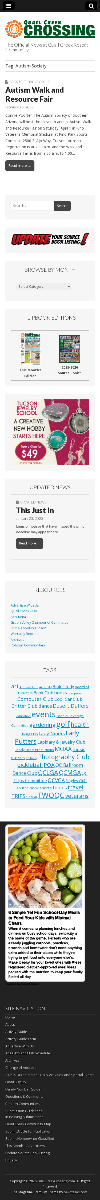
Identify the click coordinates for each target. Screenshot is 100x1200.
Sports (16, 82)
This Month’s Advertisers (25, 1145)
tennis (60, 787)
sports (45, 787)
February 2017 (37, 82)
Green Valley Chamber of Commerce (40, 622)
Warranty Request (25, 633)
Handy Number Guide (23, 1089)
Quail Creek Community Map (28, 1124)
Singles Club (76, 780)
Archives (17, 639)
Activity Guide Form (20, 1038)
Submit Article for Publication (28, 1131)
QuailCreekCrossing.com (56, 1181)
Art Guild (45, 687)
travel (75, 787)
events (43, 714)
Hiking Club (29, 734)
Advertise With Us (25, 605)
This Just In (35, 510)
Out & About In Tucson (28, 628)
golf (63, 724)
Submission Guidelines (24, 1110)
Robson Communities (28, 645)
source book (28, 787)
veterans (77, 796)
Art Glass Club (28, 687)
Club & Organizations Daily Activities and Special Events (50, 1074)
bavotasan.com (75, 1192)
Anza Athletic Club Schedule (27, 1053)
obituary (31, 758)
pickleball (30, 765)
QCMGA (70, 773)
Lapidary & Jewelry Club (61, 742)
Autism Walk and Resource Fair (34, 94)
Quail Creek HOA (24, 611)
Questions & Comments (24, 1096)
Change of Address (21, 1067)
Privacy (11, 1160)
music (79, 749)
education (23, 716)
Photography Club (63, 756)
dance (45, 706)
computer (75, 693)
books (60, 693)
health (80, 724)
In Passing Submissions (24, 1116)
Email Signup (15, 1082)
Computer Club (35, 698)
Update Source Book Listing (27, 1152)
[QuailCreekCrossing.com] (50, 26)
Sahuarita (18, 617)
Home (10, 1017)
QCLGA (48, 772)
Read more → (20, 165)
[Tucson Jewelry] (50, 432)
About (10, 1024)
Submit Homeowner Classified (29, 1138)
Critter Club (24, 706)
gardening (42, 724)
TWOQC (51, 795)
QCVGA (56, 780)
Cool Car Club (68, 699)
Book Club (43, 693)
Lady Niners (52, 733)
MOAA (63, 749)
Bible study (63, 687)
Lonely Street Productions (34, 750)
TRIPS (18, 796)
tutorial (31, 797)
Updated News (33, 502)
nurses (18, 757)
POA (49, 765)
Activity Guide (16, 1031)
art (15, 686)
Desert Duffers (71, 705)
